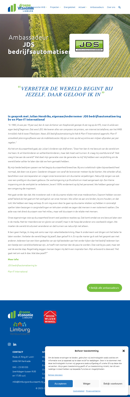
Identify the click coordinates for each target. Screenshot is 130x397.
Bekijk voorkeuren (113, 383)
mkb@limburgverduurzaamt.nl (27, 381)
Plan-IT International (18, 271)
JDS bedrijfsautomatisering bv (22, 265)
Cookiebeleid (78, 391)
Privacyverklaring (93, 391)
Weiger (86, 383)
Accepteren (60, 383)
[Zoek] (119, 7)
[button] (123, 350)
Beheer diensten (55, 375)
